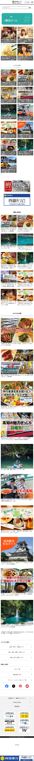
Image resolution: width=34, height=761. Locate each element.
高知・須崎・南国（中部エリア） (20, 652)
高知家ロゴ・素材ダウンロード (19, 698)
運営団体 (23, 706)
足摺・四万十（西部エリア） (20, 647)
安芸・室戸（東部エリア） (21, 657)
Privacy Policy (22, 702)
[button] (30, 8)
